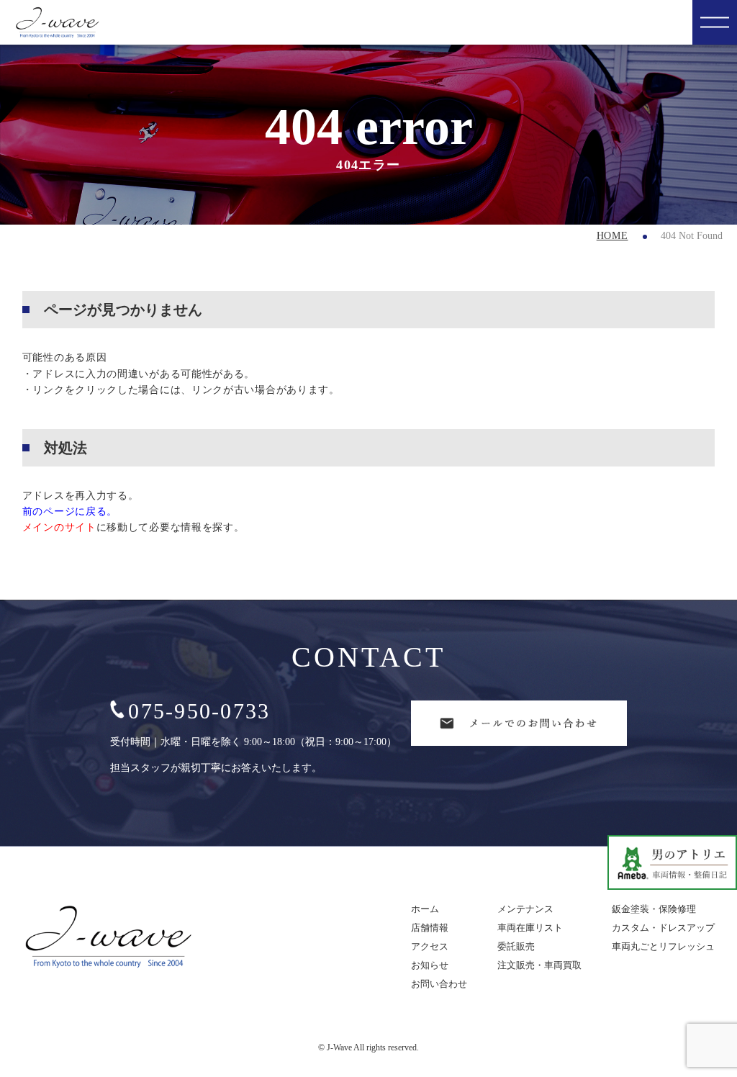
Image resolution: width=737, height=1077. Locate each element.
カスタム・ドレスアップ (663, 927)
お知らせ (429, 965)
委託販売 (516, 946)
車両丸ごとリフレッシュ (663, 946)
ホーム (425, 909)
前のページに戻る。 (69, 511)
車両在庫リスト (530, 927)
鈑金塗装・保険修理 (654, 909)
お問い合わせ (439, 983)
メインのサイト (59, 527)
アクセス (429, 946)
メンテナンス (525, 909)
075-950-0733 (199, 711)
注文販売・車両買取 (539, 965)
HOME (612, 235)
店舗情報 (429, 927)
